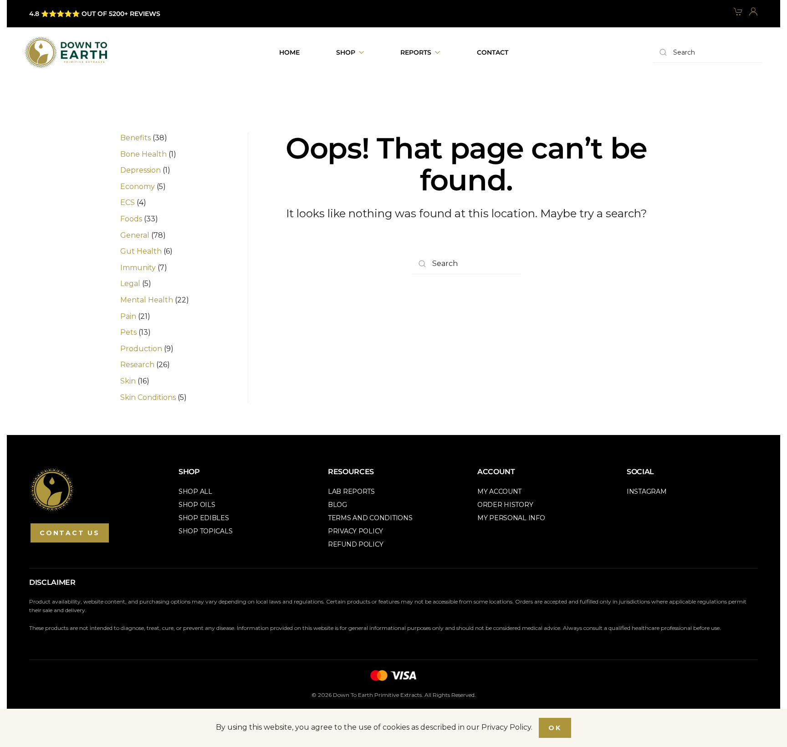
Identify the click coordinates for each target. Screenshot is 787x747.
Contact (492, 52)
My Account (499, 491)
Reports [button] (415, 52)
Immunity (138, 267)
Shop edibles (204, 518)
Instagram (646, 491)
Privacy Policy (355, 531)
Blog (337, 505)
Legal (130, 283)
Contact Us (70, 533)
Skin (128, 381)
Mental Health (146, 300)
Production (141, 348)
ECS (127, 202)
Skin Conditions (148, 397)
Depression (140, 170)
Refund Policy (355, 544)
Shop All (195, 491)
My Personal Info (511, 518)
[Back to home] (66, 52)
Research (137, 364)
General (134, 235)
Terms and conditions (370, 518)
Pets (128, 332)
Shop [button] (345, 52)
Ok (555, 728)
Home (289, 52)
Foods (131, 219)
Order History (505, 505)
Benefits (135, 137)
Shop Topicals (205, 531)
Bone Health (143, 154)
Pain (128, 316)
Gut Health (141, 251)
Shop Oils (197, 505)
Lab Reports (351, 491)
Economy (137, 186)
